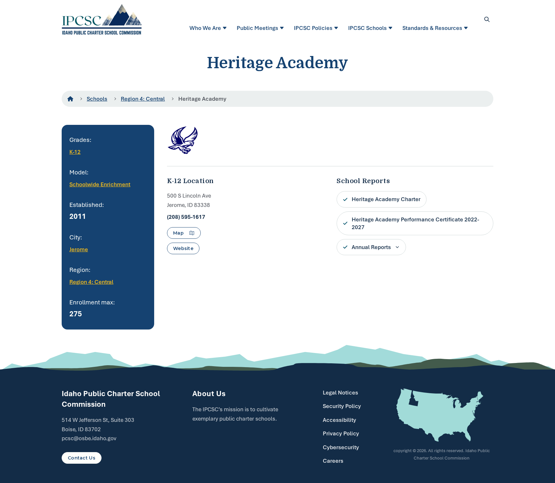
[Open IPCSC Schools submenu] (391, 28)
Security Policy (342, 406)
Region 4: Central (143, 98)
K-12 (75, 151)
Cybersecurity (341, 447)
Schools (97, 98)
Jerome (78, 249)
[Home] (70, 98)
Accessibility (339, 419)
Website (183, 248)
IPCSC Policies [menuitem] (313, 28)
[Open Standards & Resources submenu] (466, 28)
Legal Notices (340, 392)
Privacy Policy (341, 433)
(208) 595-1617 (186, 216)
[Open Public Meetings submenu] (282, 28)
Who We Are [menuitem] (205, 28)
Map (178, 233)
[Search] (486, 19)
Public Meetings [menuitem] (257, 28)
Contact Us (81, 458)
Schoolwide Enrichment (99, 184)
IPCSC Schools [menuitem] (367, 28)
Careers (333, 460)
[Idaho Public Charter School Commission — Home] (102, 19)
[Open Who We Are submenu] (225, 28)
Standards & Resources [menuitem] (432, 28)
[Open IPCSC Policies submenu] (337, 28)
